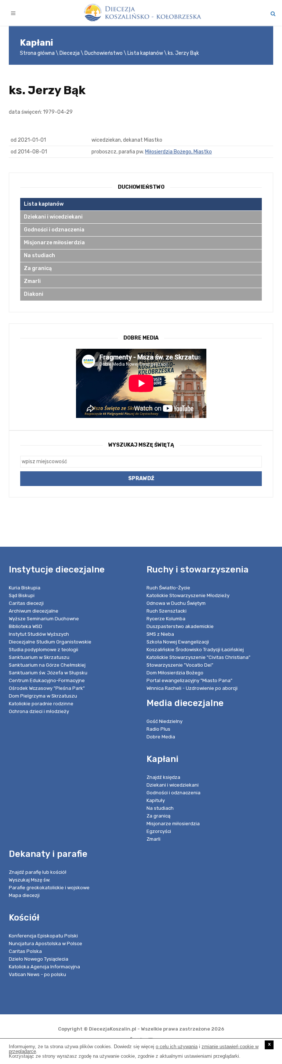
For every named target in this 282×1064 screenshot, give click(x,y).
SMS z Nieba (160, 634)
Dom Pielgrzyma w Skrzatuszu (43, 696)
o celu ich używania (177, 1046)
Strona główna (37, 53)
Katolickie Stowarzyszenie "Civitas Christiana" (198, 657)
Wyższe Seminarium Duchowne (44, 618)
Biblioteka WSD (25, 626)
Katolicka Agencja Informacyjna (44, 966)
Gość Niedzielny (164, 721)
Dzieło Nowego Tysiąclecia (38, 959)
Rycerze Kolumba (166, 618)
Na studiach (39, 255)
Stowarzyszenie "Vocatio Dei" (180, 665)
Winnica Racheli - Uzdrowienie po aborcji (192, 688)
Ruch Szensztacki (167, 611)
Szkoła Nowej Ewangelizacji (178, 642)
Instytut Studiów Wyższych (39, 634)
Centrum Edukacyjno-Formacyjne (47, 680)
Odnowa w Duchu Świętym (176, 603)
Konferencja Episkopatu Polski (43, 936)
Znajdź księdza (163, 777)
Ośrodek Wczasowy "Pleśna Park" (47, 688)
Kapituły (156, 800)
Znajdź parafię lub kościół (37, 872)
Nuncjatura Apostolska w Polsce (45, 943)
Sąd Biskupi (22, 595)
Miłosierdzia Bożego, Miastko (178, 152)
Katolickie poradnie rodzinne (41, 703)
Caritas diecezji (26, 603)
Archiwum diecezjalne (33, 611)
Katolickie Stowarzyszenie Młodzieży (188, 595)
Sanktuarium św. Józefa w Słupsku (48, 672)
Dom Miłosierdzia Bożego (175, 672)
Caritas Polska (25, 951)
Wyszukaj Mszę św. (29, 880)
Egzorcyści (159, 831)
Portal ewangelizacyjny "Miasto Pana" (189, 680)
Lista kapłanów (145, 53)
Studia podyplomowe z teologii (43, 649)
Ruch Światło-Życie (168, 587)
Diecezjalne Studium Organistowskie (50, 642)
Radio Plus (158, 729)
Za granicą (38, 268)
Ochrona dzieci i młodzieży (39, 711)
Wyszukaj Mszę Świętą (141, 445)
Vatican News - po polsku (37, 974)
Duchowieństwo (103, 53)
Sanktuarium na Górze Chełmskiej (47, 665)
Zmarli (32, 281)
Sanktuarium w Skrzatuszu (39, 657)
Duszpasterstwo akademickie (180, 626)
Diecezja (69, 53)
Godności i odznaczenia (54, 230)
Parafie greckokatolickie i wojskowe (49, 887)
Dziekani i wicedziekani (53, 217)
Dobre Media (161, 737)
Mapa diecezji (24, 895)
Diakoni (33, 294)
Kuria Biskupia (24, 587)
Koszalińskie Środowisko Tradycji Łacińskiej (195, 649)
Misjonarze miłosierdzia (54, 243)
